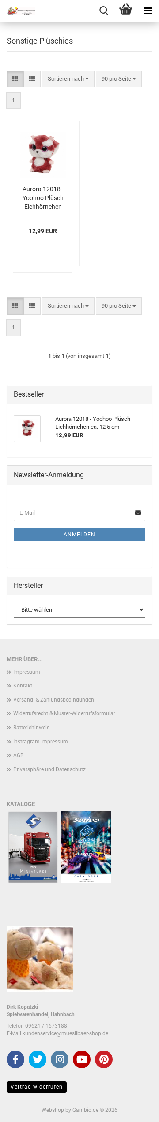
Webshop (53, 1110)
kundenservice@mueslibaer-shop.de (65, 1033)
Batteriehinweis (31, 727)
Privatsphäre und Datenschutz (49, 769)
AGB (18, 755)
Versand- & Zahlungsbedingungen (53, 700)
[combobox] (68, 79)
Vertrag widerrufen (37, 1087)
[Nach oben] (134, 1109)
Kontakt (22, 686)
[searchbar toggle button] (104, 11)
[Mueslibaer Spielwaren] (17, 11)
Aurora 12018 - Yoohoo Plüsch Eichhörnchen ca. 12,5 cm (43, 198)
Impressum (26, 672)
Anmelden (79, 534)
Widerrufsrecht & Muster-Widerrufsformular (64, 713)
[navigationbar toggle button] (148, 11)
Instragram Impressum (40, 742)
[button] (15, 79)
